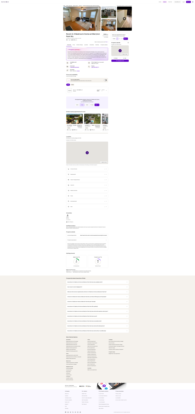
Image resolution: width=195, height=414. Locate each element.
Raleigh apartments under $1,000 (72, 355)
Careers (66, 395)
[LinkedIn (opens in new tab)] (68, 412)
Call (125, 58)
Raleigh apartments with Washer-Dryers (73, 346)
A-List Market (101, 397)
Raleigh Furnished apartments (71, 347)
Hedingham (68, 376)
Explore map (104, 162)
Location (86, 44)
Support (66, 404)
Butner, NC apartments (91, 349)
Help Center (101, 408)
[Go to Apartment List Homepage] (5, 2)
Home (64, 5)
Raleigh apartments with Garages (72, 341)
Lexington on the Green (90, 125)
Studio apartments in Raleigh (71, 364)
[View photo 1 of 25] (82, 19)
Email (116, 58)
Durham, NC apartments (91, 352)
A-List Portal (101, 393)
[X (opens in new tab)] (73, 412)
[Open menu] (193, 2)
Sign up (188, 1)
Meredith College (112, 347)
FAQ (66, 406)
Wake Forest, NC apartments (92, 346)
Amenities (92, 44)
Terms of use (118, 395)
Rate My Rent (84, 395)
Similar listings (79, 44)
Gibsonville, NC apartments (92, 357)
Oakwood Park (68, 374)
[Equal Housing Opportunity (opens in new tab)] (65, 412)
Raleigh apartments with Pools (71, 344)
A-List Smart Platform (103, 395)
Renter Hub (84, 393)
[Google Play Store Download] (88, 386)
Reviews (97, 44)
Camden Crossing (69, 378)
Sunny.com (67, 402)
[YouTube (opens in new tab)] (75, 412)
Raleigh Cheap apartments (71, 358)
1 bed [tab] (68, 84)
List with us (178, 2)
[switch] (87, 80)
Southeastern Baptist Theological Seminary (116, 346)
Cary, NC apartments (91, 344)
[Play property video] (124, 19)
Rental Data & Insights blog (104, 406)
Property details (104, 44)
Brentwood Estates (69, 379)
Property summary (74, 49)
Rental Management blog (104, 404)
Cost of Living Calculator (87, 397)
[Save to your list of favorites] (99, 8)
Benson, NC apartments (91, 365)
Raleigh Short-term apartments (114, 353)
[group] (74, 119)
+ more (78, 70)
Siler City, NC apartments (91, 362)
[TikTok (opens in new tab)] (80, 412)
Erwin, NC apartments (91, 360)
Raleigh (80, 5)
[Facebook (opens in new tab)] (70, 412)
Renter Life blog (85, 402)
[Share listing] (128, 42)
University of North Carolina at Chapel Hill (116, 349)
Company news (68, 397)
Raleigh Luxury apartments (71, 349)
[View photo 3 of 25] (108, 12)
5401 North (68, 373)
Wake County (75, 5)
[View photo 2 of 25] (108, 25)
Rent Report (84, 404)
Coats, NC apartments (91, 359)
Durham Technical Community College (115, 344)
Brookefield (69, 125)
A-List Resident (102, 402)
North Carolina (69, 5)
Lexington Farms (106, 125)
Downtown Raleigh (69, 368)
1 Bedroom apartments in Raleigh (72, 362)
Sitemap (66, 408)
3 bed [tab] (72, 84)
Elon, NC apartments (91, 347)
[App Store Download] (82, 386)
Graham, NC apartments (91, 354)
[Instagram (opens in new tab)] (77, 412)
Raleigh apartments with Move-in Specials (73, 356)
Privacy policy (118, 393)
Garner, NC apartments (91, 341)
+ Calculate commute (74, 67)
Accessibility (118, 397)
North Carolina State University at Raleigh (116, 341)
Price (74, 44)
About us (67, 393)
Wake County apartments (92, 369)
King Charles (68, 371)
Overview (69, 44)
